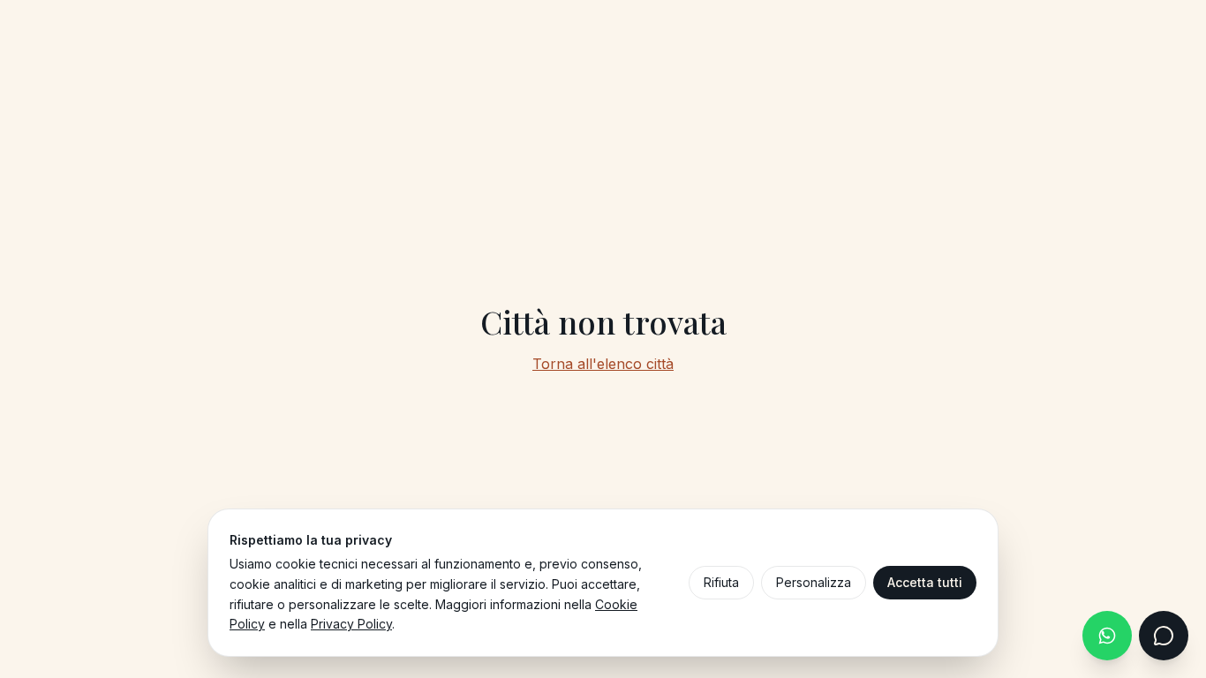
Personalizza (813, 582)
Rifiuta (721, 582)
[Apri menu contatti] (1163, 635)
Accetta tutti (924, 582)
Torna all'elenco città (603, 364)
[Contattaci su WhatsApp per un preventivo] (1107, 635)
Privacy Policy (351, 623)
